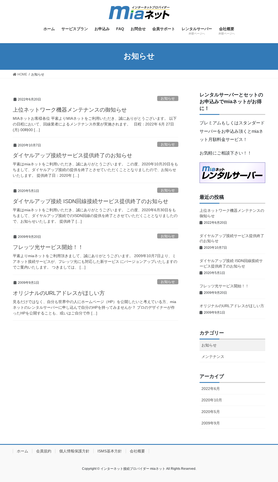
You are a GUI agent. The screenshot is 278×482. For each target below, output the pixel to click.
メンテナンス (212, 356)
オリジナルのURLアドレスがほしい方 (59, 293)
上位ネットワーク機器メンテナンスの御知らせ (70, 110)
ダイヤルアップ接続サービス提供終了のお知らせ (72, 155)
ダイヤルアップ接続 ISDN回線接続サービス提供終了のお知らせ (90, 201)
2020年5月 (210, 411)
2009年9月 (210, 423)
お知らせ (168, 98)
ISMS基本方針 (109, 451)
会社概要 (137, 451)
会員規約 (43, 451)
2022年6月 (210, 388)
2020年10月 (211, 400)
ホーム (22, 451)
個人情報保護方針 (74, 451)
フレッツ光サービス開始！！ (48, 247)
